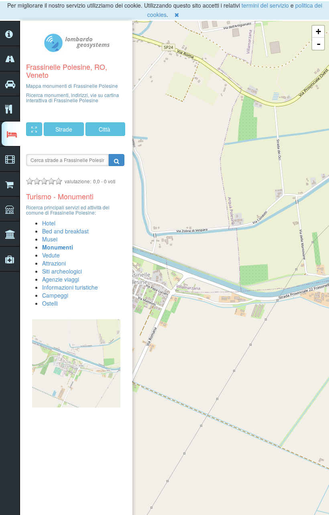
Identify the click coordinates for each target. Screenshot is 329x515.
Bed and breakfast (65, 231)
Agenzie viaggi (60, 279)
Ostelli (50, 303)
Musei (49, 239)
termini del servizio (265, 5)
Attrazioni (54, 263)
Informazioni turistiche (70, 287)
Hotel (48, 223)
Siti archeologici (62, 271)
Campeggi (55, 295)
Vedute (51, 255)
